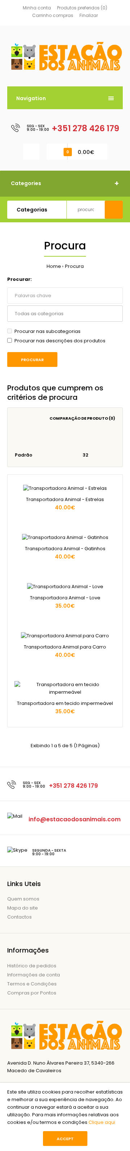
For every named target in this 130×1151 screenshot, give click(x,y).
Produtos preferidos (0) (82, 8)
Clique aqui (101, 1122)
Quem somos (23, 898)
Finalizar (88, 15)
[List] (27, 439)
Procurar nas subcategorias (47, 331)
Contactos (19, 916)
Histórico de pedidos (31, 965)
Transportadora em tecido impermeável (65, 703)
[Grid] (17, 439)
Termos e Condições (32, 983)
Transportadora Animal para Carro (65, 646)
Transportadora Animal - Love (65, 597)
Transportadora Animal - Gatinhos (65, 548)
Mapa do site (22, 907)
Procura (74, 266)
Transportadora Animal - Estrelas (65, 499)
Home (54, 266)
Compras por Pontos (31, 992)
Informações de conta (33, 974)
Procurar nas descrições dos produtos (59, 340)
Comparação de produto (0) (82, 418)
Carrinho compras (52, 15)
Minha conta (37, 8)
